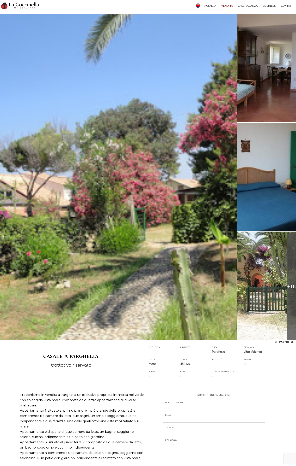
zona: (152, 359)
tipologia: (155, 347)
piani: (183, 371)
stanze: (248, 359)
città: (215, 347)
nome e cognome (174, 402)
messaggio (171, 440)
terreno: (217, 359)
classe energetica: (223, 371)
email (168, 414)
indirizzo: (185, 347)
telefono (170, 427)
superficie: (186, 359)
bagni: (152, 371)
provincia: (249, 347)
